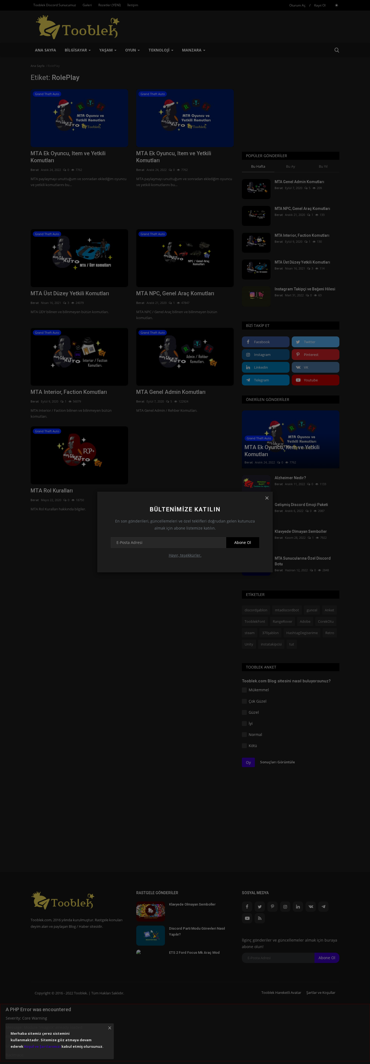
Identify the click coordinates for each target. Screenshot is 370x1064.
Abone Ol (242, 542)
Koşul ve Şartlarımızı (42, 1046)
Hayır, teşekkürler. (185, 555)
